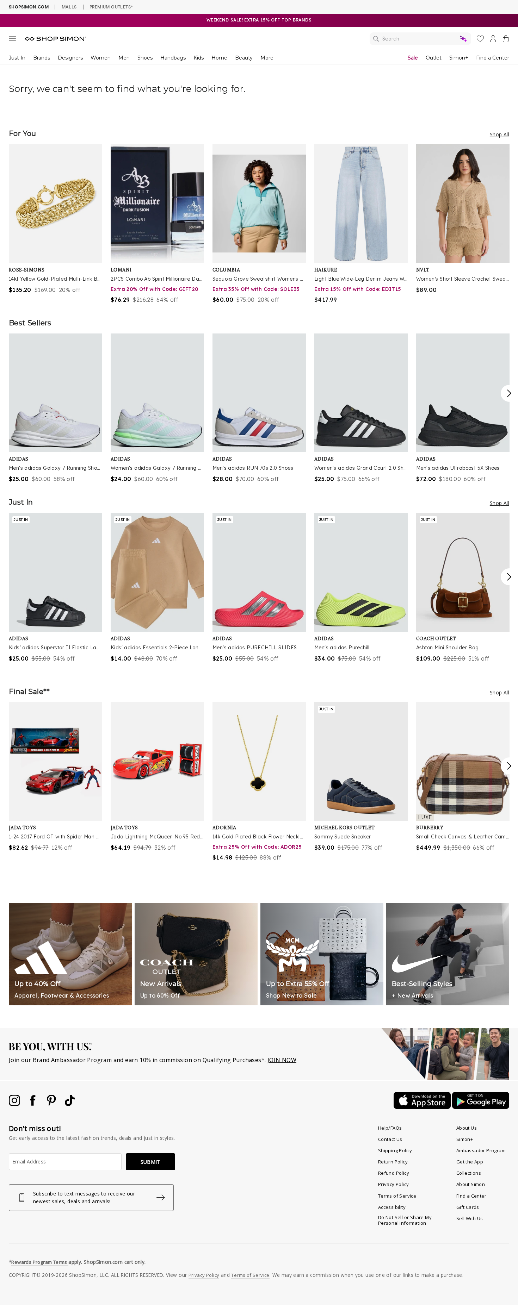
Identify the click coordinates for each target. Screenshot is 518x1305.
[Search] (420, 38)
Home (219, 58)
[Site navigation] (12, 40)
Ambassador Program (481, 1150)
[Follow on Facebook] (33, 1104)
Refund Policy (393, 1173)
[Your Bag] (505, 40)
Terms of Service (397, 1196)
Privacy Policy (393, 1184)
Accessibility (392, 1207)
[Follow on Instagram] (15, 1104)
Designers (70, 58)
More (266, 58)
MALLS (69, 7)
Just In (17, 58)
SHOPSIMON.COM (29, 7)
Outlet (434, 58)
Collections (468, 1173)
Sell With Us (469, 1218)
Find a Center (492, 58)
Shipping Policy (395, 1150)
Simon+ (458, 58)
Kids (198, 58)
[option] (55, 219)
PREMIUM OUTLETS (111, 7)
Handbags (173, 58)
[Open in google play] (480, 1107)
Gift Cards (467, 1207)
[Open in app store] (423, 1107)
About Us (466, 1128)
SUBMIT (150, 1162)
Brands (41, 58)
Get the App (469, 1162)
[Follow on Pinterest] (52, 1104)
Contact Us (390, 1139)
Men (124, 58)
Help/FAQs (390, 1128)
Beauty (244, 58)
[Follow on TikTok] (69, 1104)
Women (101, 58)
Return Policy (393, 1162)
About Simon (470, 1184)
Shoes (145, 58)
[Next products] (509, 393)
